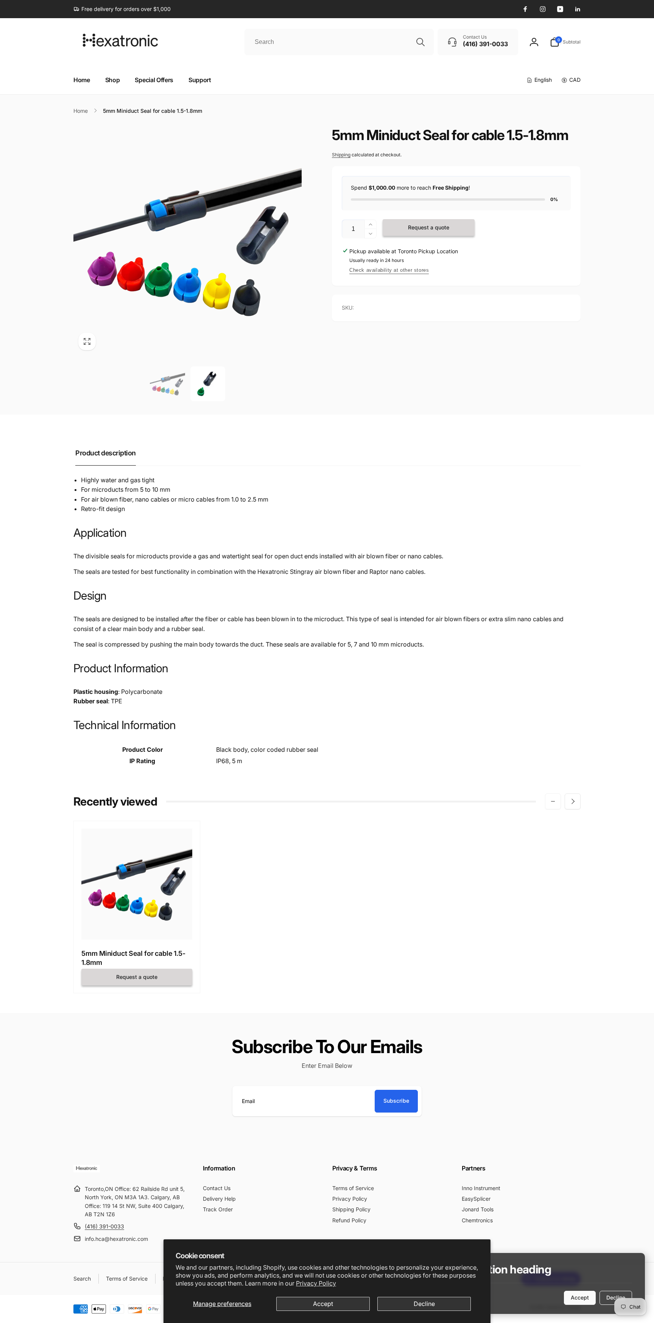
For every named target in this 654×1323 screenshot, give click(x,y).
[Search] (420, 42)
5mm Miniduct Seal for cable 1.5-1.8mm (133, 957)
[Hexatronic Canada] (86, 1170)
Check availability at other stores (389, 270)
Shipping (341, 154)
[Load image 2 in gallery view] (207, 383)
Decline (424, 1303)
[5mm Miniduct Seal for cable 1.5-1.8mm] (137, 925)
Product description (105, 453)
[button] (565, 42)
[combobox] (339, 42)
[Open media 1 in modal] (187, 241)
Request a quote (428, 227)
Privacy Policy (316, 1283)
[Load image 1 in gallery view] (167, 383)
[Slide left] (553, 801)
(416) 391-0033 (104, 1226)
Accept (323, 1303)
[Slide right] (573, 801)
